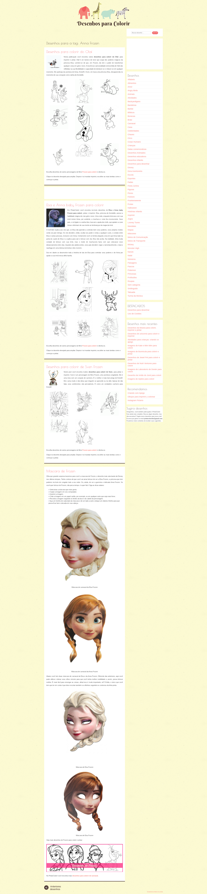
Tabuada (131, 292)
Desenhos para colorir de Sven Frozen (74, 367)
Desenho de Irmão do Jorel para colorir (144, 375)
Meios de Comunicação (138, 237)
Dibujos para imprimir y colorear (141, 397)
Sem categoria (134, 285)
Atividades (132, 98)
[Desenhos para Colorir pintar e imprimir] (103, 10)
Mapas (130, 230)
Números (132, 259)
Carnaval (131, 123)
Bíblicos (131, 112)
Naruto (130, 252)
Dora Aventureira (135, 171)
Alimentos (132, 83)
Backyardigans (134, 101)
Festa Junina (133, 186)
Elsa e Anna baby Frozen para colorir (75, 205)
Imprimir (131, 215)
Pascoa (131, 266)
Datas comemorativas (137, 149)
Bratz (130, 120)
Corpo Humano (134, 142)
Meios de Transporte (136, 241)
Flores (130, 193)
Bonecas (131, 116)
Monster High (133, 248)
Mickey (131, 244)
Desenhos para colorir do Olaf (69, 52)
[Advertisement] (84, 33)
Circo (130, 138)
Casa (130, 127)
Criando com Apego (136, 393)
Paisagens (132, 263)
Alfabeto (131, 79)
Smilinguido (133, 288)
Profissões (132, 277)
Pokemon (132, 270)
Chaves (131, 134)
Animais (131, 94)
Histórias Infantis (135, 211)
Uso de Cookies (134, 314)
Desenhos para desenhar (138, 164)
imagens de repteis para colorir (141, 379)
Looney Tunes (134, 222)
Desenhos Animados (136, 153)
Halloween (132, 208)
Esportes (131, 178)
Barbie (130, 109)
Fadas (130, 182)
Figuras (131, 189)
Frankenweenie (134, 200)
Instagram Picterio (135, 400)
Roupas (131, 281)
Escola (130, 175)
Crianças (131, 145)
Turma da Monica (135, 296)
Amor (130, 87)
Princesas (132, 274)
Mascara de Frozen (60, 471)
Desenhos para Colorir (103, 23)
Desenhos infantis (135, 160)
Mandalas (132, 226)
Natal (130, 255)
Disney (131, 167)
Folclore (131, 197)
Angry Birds (133, 90)
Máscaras (132, 233)
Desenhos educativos (137, 156)
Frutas (130, 204)
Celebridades (133, 131)
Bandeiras (132, 105)
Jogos (130, 219)
